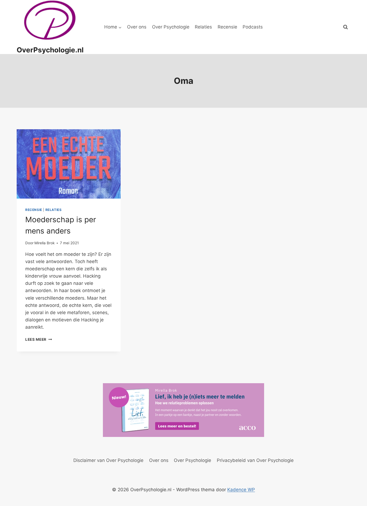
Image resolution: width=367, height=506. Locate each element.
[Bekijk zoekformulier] (345, 27)
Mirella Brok (44, 243)
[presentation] (69, 164)
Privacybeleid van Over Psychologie (255, 460)
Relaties (203, 27)
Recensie (227, 27)
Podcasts (253, 27)
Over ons (136, 27)
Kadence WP (241, 489)
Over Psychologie (170, 27)
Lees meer (38, 339)
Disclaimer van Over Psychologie (108, 460)
